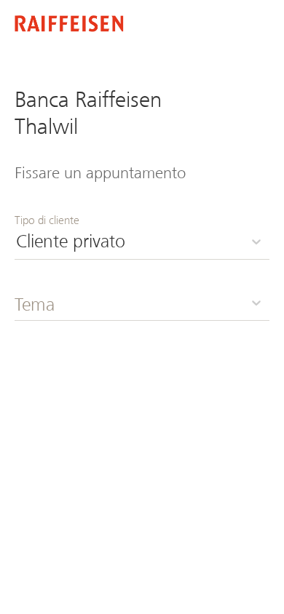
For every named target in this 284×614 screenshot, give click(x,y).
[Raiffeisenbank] (69, 25)
